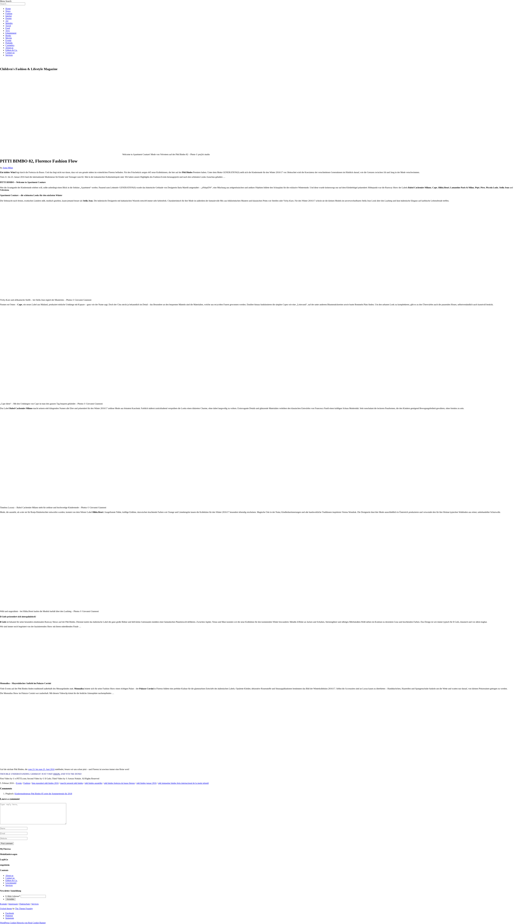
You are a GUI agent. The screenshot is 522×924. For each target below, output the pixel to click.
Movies (8, 38)
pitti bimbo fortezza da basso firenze (119, 783)
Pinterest (9, 915)
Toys (7, 30)
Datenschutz (24, 904)
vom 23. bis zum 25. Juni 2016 (41, 769)
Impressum (13, 904)
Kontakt (3, 904)
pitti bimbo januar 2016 (146, 783)
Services (9, 55)
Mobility (9, 23)
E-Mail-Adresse (12, 896)
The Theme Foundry (24, 908)
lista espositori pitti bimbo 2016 (45, 783)
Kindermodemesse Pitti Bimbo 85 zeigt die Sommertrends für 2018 (43, 793)
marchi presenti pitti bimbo (71, 783)
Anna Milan (8, 168)
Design (8, 18)
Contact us (10, 52)
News (7, 11)
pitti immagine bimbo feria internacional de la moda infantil (183, 783)
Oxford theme (6, 908)
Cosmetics (9, 45)
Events (8, 40)
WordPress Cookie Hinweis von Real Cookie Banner (23, 923)
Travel (8, 26)
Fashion (8, 13)
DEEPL (56, 774)
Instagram (9, 918)
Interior (8, 16)
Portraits (9, 43)
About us (9, 48)
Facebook (9, 913)
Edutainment (10, 33)
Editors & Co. (11, 50)
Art (6, 21)
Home (8, 8)
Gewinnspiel (10, 883)
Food (7, 28)
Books (8, 35)
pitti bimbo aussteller (93, 783)
